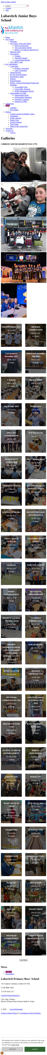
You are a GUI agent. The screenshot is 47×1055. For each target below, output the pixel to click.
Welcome (13, 41)
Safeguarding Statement (23, 97)
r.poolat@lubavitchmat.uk (10, 995)
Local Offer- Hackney (23, 89)
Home (7, 37)
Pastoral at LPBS (21, 102)
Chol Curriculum (21, 70)
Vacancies (9, 128)
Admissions (9, 104)
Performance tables (17, 77)
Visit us (12, 133)
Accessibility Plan (21, 87)
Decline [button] (12, 1049)
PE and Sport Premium (18, 75)
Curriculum (14, 66)
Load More (23, 960)
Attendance (14, 116)
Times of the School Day (19, 126)
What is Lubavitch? (22, 46)
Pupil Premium (15, 81)
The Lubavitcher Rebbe (23, 48)
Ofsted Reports (15, 73)
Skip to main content (8, 2)
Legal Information (16, 1009)
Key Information (11, 64)
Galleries (13, 108)
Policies (13, 79)
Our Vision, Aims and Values (20, 44)
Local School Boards (22, 60)
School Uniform (16, 122)
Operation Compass (22, 99)
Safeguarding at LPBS (18, 93)
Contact (8, 8)
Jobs (7, 10)
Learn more (15, 1045)
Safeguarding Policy (22, 95)
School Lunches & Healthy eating (22, 114)
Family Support (15, 118)
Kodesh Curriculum (22, 68)
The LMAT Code (16, 62)
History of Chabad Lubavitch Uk (26, 50)
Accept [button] (35, 1049)
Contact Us (9, 131)
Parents (8, 112)
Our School (9, 39)
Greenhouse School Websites (30, 1013)
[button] (28, 6)
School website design (9, 1013)
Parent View (14, 120)
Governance (14, 54)
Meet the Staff (15, 52)
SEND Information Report (24, 91)
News (7, 106)
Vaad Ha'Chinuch (21, 58)
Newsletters (14, 110)
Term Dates (14, 124)
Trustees (18, 56)
